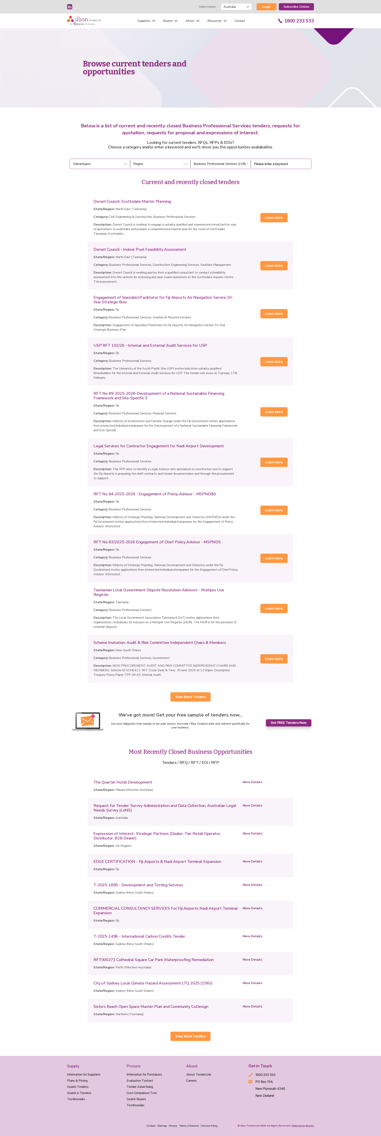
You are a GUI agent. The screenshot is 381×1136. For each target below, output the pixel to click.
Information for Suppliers (83, 1074)
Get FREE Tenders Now (289, 723)
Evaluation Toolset (140, 1080)
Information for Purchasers (144, 1074)
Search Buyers (136, 1099)
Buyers (168, 21)
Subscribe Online (296, 7)
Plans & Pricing (77, 1080)
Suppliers (144, 21)
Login (266, 7)
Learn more (274, 218)
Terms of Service (189, 1125)
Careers (191, 1080)
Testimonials (76, 1099)
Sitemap (162, 1125)
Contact (240, 21)
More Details (252, 782)
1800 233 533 (299, 21)
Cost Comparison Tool (142, 1093)
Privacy (173, 1125)
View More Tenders (190, 697)
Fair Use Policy (209, 1125)
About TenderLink (198, 1074)
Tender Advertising (140, 1087)
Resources (214, 21)
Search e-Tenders (79, 1093)
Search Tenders (78, 1087)
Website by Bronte (303, 1125)
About (190, 21)
